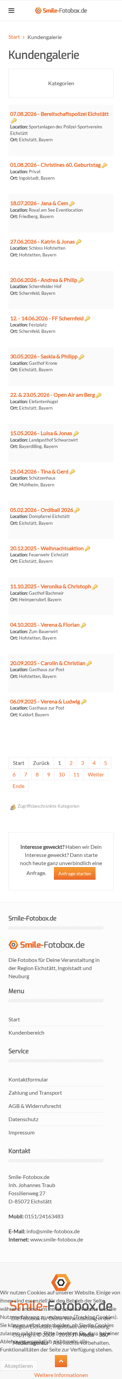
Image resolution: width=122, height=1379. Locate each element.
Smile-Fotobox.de (28, 1177)
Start (14, 36)
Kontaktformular (28, 1079)
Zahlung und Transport (35, 1092)
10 (62, 774)
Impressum (21, 1132)
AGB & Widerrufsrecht (34, 1106)
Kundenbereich (26, 1032)
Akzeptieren (18, 1365)
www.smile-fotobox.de (56, 1239)
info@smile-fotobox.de (53, 1231)
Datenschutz (23, 1119)
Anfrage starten (74, 873)
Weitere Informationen (61, 1375)
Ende (18, 786)
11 (76, 774)
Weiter (96, 774)
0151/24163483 (44, 1216)
